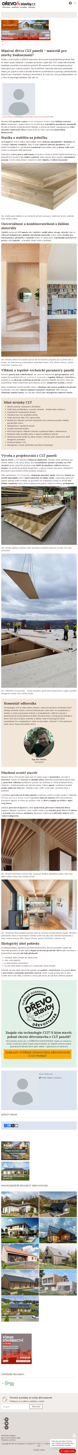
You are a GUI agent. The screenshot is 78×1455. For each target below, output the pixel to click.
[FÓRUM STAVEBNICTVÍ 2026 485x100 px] (25, 35)
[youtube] (6, 1423)
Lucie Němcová (9, 117)
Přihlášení (71, 3)
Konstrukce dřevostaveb (34, 117)
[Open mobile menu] (4, 15)
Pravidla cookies (39, 1450)
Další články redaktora (52, 1078)
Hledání (75, 3)
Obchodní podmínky (8, 1436)
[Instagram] (6, 1427)
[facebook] (6, 1419)
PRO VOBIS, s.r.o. (38, 1444)
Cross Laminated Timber (39, 121)
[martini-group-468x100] (25, 25)
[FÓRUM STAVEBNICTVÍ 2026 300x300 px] (16, 1348)
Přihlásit (36, 1407)
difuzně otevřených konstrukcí (33, 377)
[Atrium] (15, 1171)
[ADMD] (15, 1150)
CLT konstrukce (24, 475)
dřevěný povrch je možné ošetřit (15, 798)
